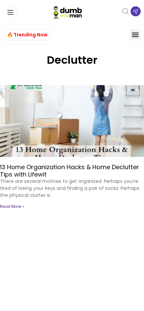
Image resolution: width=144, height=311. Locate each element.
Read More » (12, 206)
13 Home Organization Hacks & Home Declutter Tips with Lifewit (69, 171)
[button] (135, 34)
